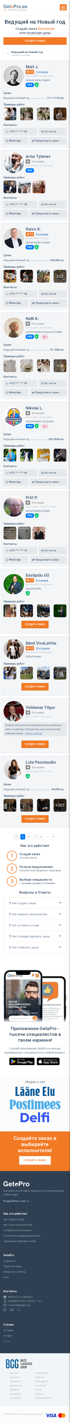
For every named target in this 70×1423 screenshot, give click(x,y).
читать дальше (33, 733)
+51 (60, 673)
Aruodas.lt (15, 1398)
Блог (6, 1277)
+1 (60, 114)
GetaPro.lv (15, 1381)
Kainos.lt (40, 1377)
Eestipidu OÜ (37, 575)
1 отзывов (42, 72)
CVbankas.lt (41, 1373)
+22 (60, 276)
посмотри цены (39, 33)
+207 (60, 805)
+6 (60, 610)
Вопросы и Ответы (14, 1271)
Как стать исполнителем (17, 1224)
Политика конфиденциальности (21, 1235)
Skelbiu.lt (14, 1389)
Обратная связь (12, 1266)
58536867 (13, 1301)
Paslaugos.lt (41, 1381)
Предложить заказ (47, 140)
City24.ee (15, 1377)
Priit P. (32, 498)
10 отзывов (42, 648)
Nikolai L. (34, 408)
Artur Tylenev (38, 156)
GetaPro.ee (16, 1385)
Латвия (7, 1335)
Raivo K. (33, 229)
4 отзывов (42, 234)
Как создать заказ (13, 1219)
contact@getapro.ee (18, 1305)
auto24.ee (40, 1385)
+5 (60, 455)
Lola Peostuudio (41, 762)
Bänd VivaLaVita (41, 643)
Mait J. (32, 67)
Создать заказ (35, 40)
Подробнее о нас (14, 1201)
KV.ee (38, 1389)
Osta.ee (39, 1393)
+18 (60, 365)
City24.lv (14, 1373)
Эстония (8, 1330)
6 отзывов (42, 580)
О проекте (9, 1260)
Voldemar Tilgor (40, 707)
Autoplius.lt (16, 1393)
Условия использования (17, 1230)
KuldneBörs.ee (43, 1398)
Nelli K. (32, 319)
